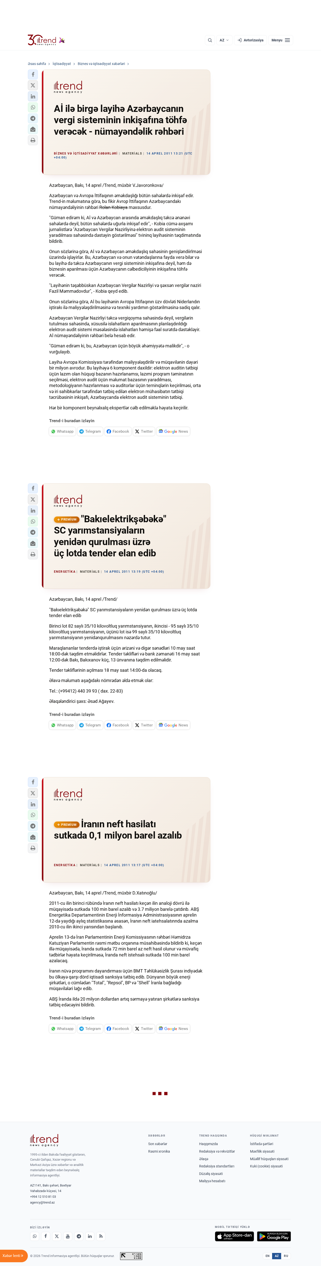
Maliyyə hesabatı (212, 1181)
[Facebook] (45, 1236)
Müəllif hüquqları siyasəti (269, 1159)
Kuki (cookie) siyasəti (266, 1166)
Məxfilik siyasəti (262, 1151)
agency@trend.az (42, 1202)
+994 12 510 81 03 (43, 1197)
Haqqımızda (208, 1144)
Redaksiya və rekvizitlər (217, 1151)
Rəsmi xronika (159, 1151)
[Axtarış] (210, 40)
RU (286, 1256)
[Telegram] (78, 1236)
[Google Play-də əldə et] (274, 1236)
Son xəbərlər (157, 1144)
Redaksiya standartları (216, 1166)
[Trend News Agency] (44, 1140)
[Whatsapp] (34, 1236)
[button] (33, 74)
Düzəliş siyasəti (211, 1174)
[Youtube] (67, 1236)
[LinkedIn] (89, 1236)
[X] (56, 1236)
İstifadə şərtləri (261, 1144)
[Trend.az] (46, 40)
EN (268, 1256)
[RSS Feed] (100, 1236)
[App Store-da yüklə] (234, 1236)
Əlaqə (203, 1159)
